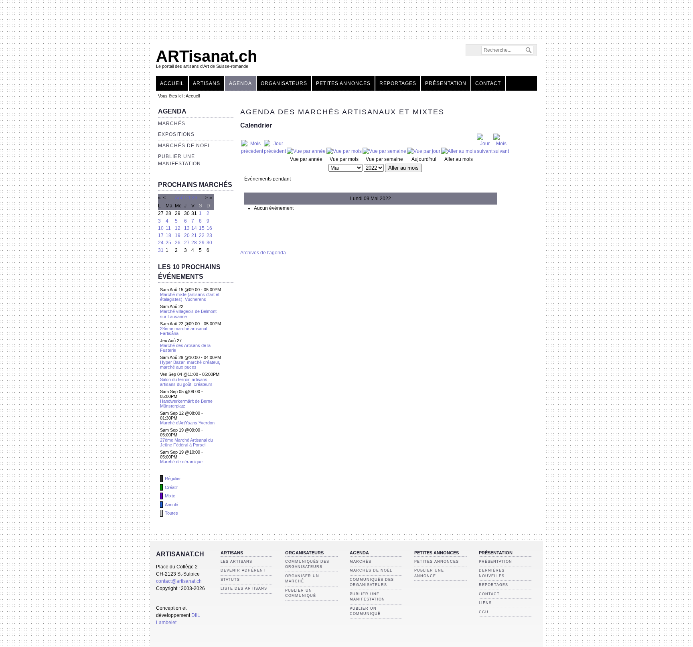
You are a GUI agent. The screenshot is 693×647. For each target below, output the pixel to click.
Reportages (397, 83)
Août (180, 198)
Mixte (170, 495)
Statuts (230, 580)
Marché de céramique (181, 461)
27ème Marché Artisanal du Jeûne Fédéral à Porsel (186, 442)
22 (202, 235)
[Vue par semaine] (384, 151)
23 (209, 235)
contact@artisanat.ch (179, 581)
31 (161, 250)
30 (209, 242)
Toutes (171, 513)
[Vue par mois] (344, 151)
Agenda (240, 83)
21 (194, 235)
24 (161, 242)
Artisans (206, 83)
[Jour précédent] (275, 151)
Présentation (445, 83)
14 (194, 228)
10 (161, 228)
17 (161, 235)
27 (187, 242)
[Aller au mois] (458, 151)
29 (202, 242)
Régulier (173, 478)
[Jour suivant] (484, 151)
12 (177, 228)
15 (202, 228)
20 (187, 235)
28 (194, 242)
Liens (485, 603)
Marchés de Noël (184, 145)
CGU (483, 612)
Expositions (176, 134)
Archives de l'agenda (263, 253)
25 (168, 242)
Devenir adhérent (243, 570)
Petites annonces (343, 83)
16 (209, 228)
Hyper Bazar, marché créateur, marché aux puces (190, 364)
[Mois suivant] (501, 151)
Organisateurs (284, 83)
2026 (191, 198)
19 (177, 235)
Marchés (171, 123)
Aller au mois (403, 168)
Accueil (172, 83)
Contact (488, 83)
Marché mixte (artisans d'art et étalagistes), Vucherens (189, 297)
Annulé (171, 504)
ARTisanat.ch (206, 56)
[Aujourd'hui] (423, 151)
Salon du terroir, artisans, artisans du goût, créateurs (186, 382)
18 (168, 235)
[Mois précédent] (252, 151)
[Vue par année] (306, 151)
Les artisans (236, 562)
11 (168, 228)
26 (177, 242)
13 (187, 228)
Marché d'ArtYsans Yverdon (187, 422)
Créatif (171, 487)
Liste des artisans (244, 588)
